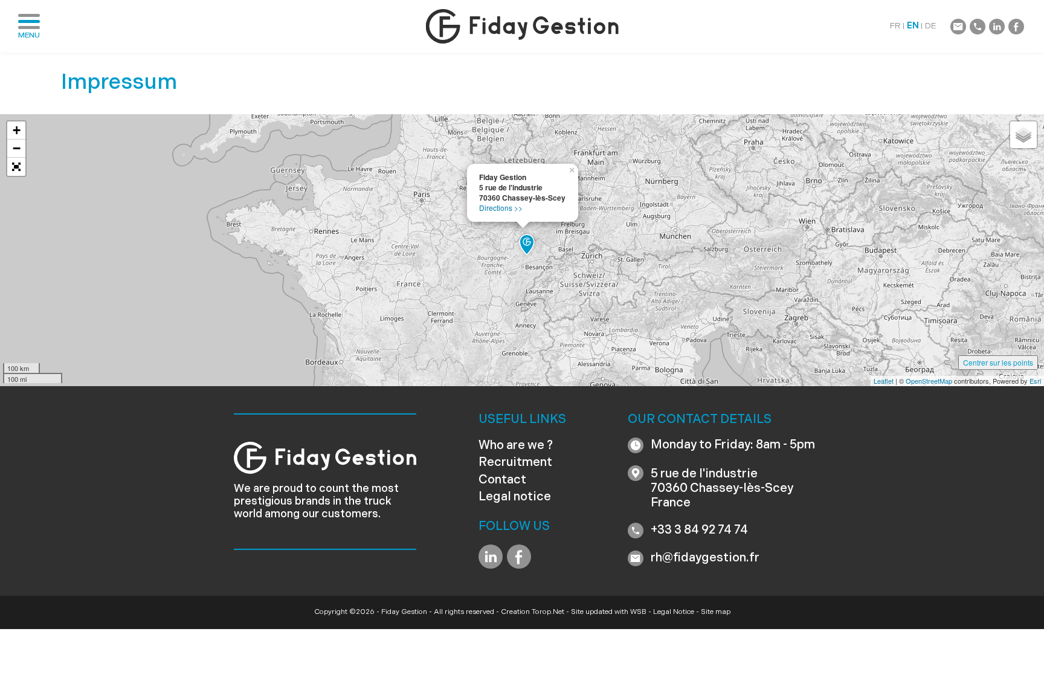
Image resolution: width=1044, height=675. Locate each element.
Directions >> (501, 207)
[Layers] (1023, 134)
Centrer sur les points (998, 362)
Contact (502, 480)
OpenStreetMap (929, 381)
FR (895, 26)
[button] (16, 167)
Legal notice (514, 497)
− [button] (17, 148)
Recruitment (515, 463)
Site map (715, 612)
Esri (1035, 381)
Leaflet (884, 381)
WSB (638, 612)
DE (930, 26)
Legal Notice (673, 612)
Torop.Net (548, 612)
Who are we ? (515, 446)
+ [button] (17, 130)
